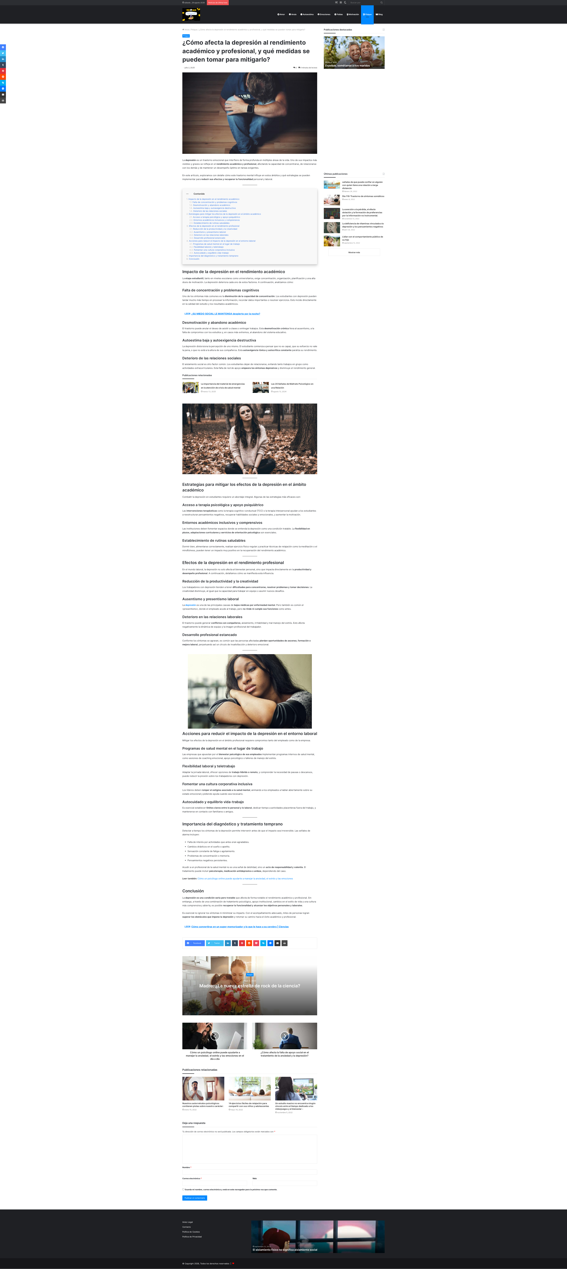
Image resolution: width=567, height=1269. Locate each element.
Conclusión (194, 259)
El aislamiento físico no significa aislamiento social (285, 1249)
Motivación (353, 14)
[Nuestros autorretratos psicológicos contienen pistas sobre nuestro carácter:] (203, 1088)
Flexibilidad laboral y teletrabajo (209, 247)
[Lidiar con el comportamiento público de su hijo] (332, 240)
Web (254, 1178)
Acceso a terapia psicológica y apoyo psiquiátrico (216, 217)
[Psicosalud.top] (191, 14)
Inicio (186, 29)
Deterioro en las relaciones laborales (211, 235)
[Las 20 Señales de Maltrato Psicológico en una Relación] (261, 387)
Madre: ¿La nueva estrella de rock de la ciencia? (249, 985)
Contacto (186, 1227)
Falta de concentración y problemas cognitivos (215, 202)
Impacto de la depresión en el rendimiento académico (213, 199)
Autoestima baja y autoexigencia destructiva (214, 208)
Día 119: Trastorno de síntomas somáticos (363, 196)
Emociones (325, 14)
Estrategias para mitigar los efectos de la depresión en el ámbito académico (225, 214)
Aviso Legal (187, 1222)
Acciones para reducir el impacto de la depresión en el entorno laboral (222, 241)
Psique (368, 14)
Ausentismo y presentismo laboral (210, 232)
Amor (282, 14)
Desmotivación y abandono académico (211, 205)
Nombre (186, 1167)
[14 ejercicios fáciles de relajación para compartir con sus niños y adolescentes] (250, 1088)
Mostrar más (354, 252)
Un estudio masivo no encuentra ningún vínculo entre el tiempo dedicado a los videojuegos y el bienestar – (295, 1106)
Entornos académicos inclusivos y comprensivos (217, 220)
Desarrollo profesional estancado (209, 238)
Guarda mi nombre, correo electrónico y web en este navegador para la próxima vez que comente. (231, 1189)
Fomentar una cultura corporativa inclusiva (214, 250)
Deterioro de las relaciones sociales (210, 211)
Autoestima (307, 14)
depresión (190, 605)
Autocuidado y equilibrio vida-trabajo (211, 253)
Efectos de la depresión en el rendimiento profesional (214, 226)
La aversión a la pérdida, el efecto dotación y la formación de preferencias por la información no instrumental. (362, 212)
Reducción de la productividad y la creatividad (215, 229)
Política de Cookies (191, 1232)
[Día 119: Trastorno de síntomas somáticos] (332, 200)
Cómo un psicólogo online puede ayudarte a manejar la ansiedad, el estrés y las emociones (245, 878)
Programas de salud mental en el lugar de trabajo (216, 244)
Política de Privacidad (192, 1236)
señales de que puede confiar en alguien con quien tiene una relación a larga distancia (362, 185)
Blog (380, 14)
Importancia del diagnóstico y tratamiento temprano (213, 256)
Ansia (293, 14)
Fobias (339, 14)
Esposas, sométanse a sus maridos (347, 65)
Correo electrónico (192, 1178)
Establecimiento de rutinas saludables (211, 223)
